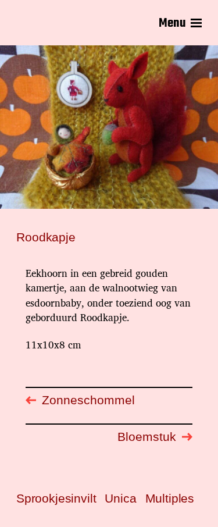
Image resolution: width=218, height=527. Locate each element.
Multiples (169, 498)
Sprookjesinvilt (56, 498)
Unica (120, 498)
